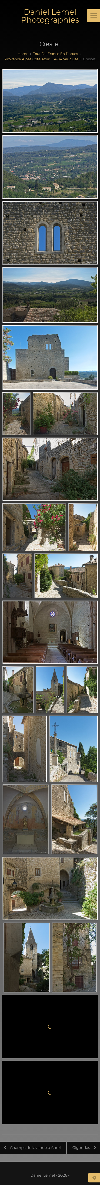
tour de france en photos (55, 53)
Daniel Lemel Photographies (50, 16)
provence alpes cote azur (27, 59)
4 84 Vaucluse (66, 59)
